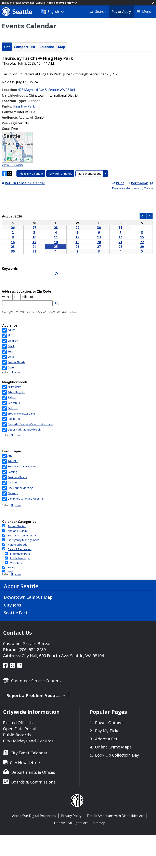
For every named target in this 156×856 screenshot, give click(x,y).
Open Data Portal (19, 728)
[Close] (153, 2)
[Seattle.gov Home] (19, 11)
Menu (146, 11)
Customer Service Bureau (27, 643)
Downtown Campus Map (28, 597)
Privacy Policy (71, 815)
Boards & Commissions (33, 782)
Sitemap (99, 823)
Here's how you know (60, 2)
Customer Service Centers (36, 680)
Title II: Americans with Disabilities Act (115, 815)
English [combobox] (53, 11)
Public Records (17, 735)
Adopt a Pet (106, 739)
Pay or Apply (121, 11)
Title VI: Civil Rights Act (70, 823)
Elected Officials (18, 722)
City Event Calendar (29, 753)
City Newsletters (25, 762)
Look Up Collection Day (117, 755)
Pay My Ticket (108, 730)
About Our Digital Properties (34, 815)
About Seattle (21, 586)
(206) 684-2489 (32, 649)
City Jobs (12, 605)
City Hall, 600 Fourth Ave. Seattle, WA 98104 (63, 655)
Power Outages (110, 722)
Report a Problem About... (33, 695)
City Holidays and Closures (28, 741)
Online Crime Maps (113, 747)
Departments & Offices (33, 772)
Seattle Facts (16, 612)
